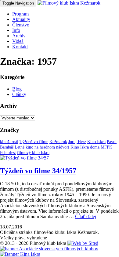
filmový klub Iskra (33, 152)
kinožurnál (9, 141)
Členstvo (20, 24)
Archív (19, 35)
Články (19, 94)
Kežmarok (58, 141)
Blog (17, 88)
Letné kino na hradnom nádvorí (42, 147)
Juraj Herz (77, 141)
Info (16, 30)
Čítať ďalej (85, 216)
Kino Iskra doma (84, 147)
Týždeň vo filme (34, 141)
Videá (17, 41)
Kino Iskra (96, 141)
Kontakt (20, 46)
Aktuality (21, 19)
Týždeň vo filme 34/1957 (38, 171)
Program (20, 13)
